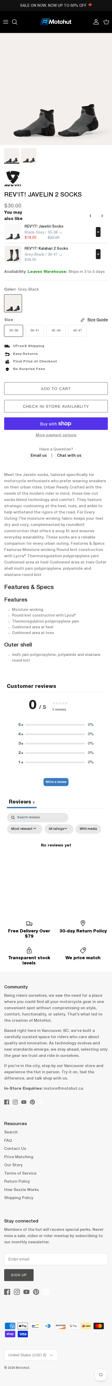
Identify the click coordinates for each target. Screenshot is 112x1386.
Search (11, 1132)
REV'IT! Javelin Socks (43, 226)
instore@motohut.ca (63, 1088)
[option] (56, 89)
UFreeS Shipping (28, 346)
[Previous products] (90, 215)
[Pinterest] (32, 1102)
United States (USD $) (27, 1355)
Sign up (19, 1275)
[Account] (95, 22)
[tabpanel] (56, 857)
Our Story (13, 1165)
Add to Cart (56, 388)
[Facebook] (6, 1102)
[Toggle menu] (5, 22)
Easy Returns (25, 354)
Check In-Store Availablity (56, 406)
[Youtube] (23, 1102)
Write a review (56, 782)
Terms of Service (20, 1173)
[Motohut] (56, 21)
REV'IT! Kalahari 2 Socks (46, 248)
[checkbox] (88, 829)
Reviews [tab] (22, 802)
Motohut (23, 1367)
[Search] (17, 22)
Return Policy (17, 1181)
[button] (56, 725)
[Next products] (102, 215)
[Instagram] (15, 1102)
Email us (39, 455)
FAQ (8, 1141)
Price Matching (18, 1157)
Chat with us (69, 455)
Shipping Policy (18, 1198)
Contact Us (15, 1149)
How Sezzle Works (21, 1190)
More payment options (56, 435)
